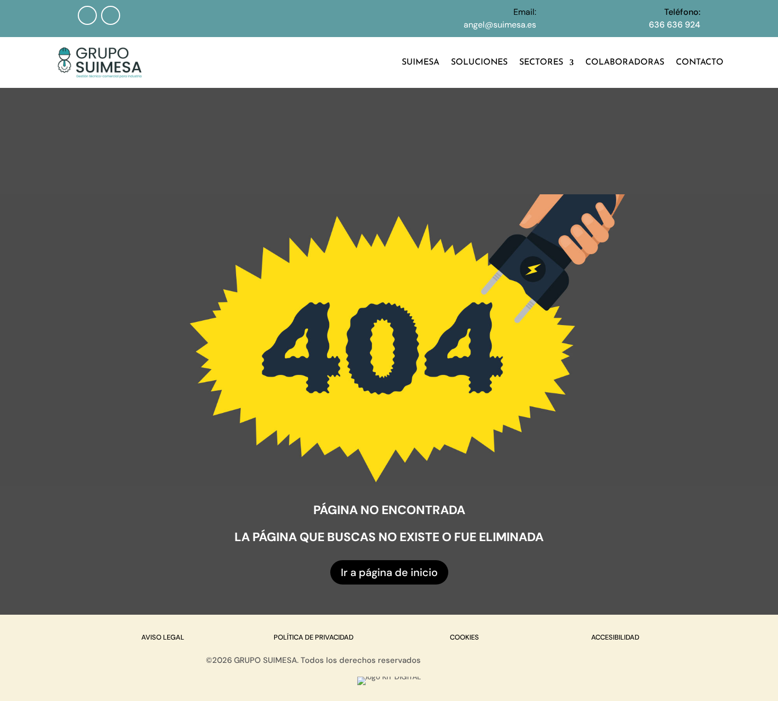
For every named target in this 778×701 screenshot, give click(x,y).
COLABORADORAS (624, 62)
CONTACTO (699, 62)
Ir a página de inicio (389, 572)
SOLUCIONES (479, 62)
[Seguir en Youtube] (110, 15)
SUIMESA (420, 62)
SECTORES (541, 62)
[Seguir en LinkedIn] (87, 15)
